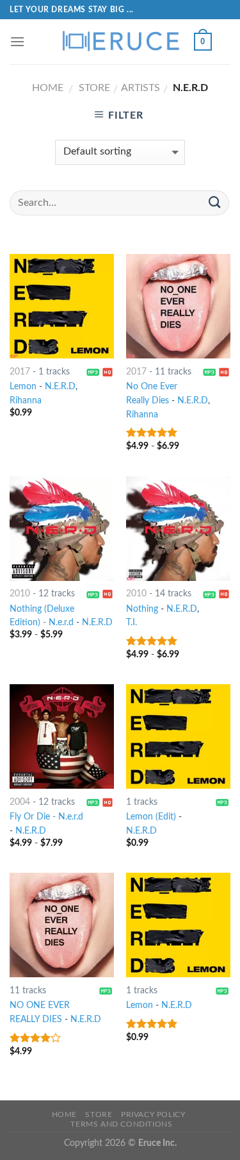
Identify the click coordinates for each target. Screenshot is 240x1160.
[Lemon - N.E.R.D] (178, 925)
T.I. (131, 622)
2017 (20, 371)
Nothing (142, 609)
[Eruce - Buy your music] (120, 41)
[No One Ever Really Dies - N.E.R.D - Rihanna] (178, 306)
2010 (20, 593)
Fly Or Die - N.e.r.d (46, 816)
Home (47, 88)
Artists (140, 88)
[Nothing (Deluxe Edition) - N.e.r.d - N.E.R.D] (62, 528)
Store (94, 88)
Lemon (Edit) (151, 816)
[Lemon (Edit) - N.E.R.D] (178, 736)
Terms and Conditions (121, 1124)
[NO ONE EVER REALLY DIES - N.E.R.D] (62, 925)
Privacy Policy (153, 1114)
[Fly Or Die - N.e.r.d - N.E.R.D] (62, 736)
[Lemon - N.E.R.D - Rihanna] (62, 306)
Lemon (23, 386)
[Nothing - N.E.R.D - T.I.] (178, 528)
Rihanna (26, 400)
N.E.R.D (60, 386)
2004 (20, 802)
